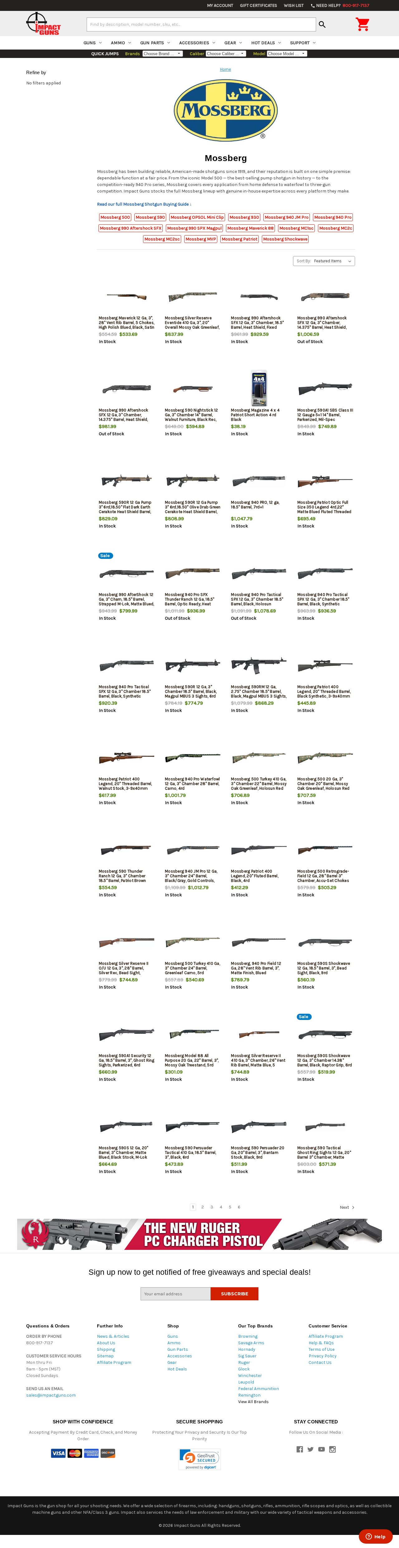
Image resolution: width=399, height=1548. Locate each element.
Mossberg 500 (115, 217)
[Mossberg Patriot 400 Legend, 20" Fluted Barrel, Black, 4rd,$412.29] (258, 850)
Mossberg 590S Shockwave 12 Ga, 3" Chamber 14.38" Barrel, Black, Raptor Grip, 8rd (324, 1060)
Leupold (246, 1382)
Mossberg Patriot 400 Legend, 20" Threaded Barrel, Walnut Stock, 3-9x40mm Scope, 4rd (125, 786)
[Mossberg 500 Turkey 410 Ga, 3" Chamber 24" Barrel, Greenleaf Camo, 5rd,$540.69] (192, 943)
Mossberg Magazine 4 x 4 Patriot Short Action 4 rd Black (255, 415)
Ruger (244, 1362)
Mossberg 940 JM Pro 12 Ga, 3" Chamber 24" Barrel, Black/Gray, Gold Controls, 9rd (191, 878)
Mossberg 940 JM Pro (287, 217)
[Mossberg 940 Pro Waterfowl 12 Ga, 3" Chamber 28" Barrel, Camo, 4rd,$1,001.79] (192, 758)
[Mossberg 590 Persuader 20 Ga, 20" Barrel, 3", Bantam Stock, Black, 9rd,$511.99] (258, 1127)
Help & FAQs (321, 1343)
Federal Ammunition (258, 1388)
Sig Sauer (247, 1356)
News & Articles (113, 1336)
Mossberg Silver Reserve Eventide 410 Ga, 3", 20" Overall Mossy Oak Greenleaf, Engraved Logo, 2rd (192, 325)
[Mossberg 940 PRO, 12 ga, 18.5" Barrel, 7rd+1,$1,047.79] (258, 481)
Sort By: (304, 261)
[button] (199, 1459)
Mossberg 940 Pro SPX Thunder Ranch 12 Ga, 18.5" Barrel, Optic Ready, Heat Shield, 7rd (189, 601)
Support (300, 42)
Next (345, 1207)
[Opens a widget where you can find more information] (375, 1537)
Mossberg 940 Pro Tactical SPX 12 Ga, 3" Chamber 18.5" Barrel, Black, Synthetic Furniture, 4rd (323, 601)
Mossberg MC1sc (296, 228)
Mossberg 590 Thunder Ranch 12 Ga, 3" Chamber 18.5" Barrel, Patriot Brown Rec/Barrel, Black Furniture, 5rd (124, 880)
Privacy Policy (323, 1356)
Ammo (118, 42)
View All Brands (253, 1401)
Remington (249, 1395)
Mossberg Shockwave (285, 239)
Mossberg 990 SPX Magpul (194, 228)
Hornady (246, 1349)
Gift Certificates (258, 5)
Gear (230, 42)
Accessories (194, 42)
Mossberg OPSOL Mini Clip (197, 217)
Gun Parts (152, 42)
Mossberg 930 (244, 217)
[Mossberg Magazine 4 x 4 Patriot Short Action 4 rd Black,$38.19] (258, 389)
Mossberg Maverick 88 (250, 228)
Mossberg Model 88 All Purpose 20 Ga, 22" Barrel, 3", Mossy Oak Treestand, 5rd (192, 1060)
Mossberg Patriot (239, 239)
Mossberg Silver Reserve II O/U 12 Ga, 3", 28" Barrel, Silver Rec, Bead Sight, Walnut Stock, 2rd (124, 970)
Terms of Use (321, 1349)
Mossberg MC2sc (162, 239)
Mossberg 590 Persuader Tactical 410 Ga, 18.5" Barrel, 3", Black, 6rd (190, 1153)
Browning (247, 1336)
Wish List (294, 5)
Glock (244, 1369)
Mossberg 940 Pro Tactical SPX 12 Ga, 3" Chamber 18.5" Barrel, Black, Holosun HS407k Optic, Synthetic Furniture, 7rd (257, 604)
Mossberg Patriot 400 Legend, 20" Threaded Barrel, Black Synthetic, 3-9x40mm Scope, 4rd (324, 693)
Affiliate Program (114, 1362)
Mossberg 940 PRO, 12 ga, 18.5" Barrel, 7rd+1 (255, 504)
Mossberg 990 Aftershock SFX (130, 228)
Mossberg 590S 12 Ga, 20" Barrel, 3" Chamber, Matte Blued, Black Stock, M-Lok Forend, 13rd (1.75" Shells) (123, 1155)
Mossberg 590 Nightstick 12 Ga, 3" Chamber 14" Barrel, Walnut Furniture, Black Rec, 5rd (191, 417)
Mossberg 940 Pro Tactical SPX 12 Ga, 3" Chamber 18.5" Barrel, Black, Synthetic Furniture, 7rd (125, 693)
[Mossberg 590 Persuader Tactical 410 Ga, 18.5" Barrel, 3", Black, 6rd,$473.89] (192, 1127)
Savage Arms (251, 1343)
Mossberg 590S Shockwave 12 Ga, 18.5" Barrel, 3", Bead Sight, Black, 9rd (323, 968)
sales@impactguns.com (51, 1395)
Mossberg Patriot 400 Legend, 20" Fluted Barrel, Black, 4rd (254, 876)
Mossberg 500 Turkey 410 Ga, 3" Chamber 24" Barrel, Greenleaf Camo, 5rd (192, 968)
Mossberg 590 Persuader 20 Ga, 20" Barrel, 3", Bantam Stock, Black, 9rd (257, 1153)
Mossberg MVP (200, 239)
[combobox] (201, 24)
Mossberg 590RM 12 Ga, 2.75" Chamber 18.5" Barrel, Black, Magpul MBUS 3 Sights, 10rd (258, 693)
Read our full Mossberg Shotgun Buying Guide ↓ (144, 204)
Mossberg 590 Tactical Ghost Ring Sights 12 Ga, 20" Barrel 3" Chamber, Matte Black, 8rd (324, 1155)
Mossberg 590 (150, 217)
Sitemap (105, 1356)
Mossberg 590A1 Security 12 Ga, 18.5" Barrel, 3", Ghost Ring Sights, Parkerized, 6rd (127, 1060)
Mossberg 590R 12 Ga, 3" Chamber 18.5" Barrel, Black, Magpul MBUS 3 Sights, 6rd (191, 691)
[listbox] (334, 261)
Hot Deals (263, 42)
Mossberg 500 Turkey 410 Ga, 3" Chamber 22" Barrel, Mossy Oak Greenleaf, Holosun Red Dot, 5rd (258, 786)
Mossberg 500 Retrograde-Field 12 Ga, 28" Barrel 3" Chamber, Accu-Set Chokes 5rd (323, 878)
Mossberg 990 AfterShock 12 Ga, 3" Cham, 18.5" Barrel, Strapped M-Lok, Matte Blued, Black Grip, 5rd (126, 601)
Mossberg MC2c (335, 228)
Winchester (250, 1375)
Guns (90, 42)
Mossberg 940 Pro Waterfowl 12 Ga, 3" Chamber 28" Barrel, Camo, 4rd (192, 784)
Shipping (106, 1349)
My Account (220, 5)
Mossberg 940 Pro (333, 217)
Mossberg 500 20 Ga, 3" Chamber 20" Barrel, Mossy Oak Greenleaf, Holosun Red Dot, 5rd (323, 786)
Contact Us (320, 1362)
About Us (106, 1343)
